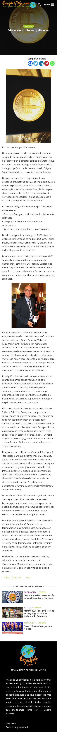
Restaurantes (30, 623)
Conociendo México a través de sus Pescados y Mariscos (39, 596)
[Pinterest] (46, 63)
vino (28, 577)
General (28, 26)
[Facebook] (30, 63)
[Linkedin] (41, 63)
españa (7, 577)
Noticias (27, 607)
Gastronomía (30, 592)
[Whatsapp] (52, 63)
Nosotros (11, 723)
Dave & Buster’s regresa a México (38, 627)
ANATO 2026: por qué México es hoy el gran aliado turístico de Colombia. (39, 613)
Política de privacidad (17, 727)
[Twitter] (35, 63)
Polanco (18, 577)
